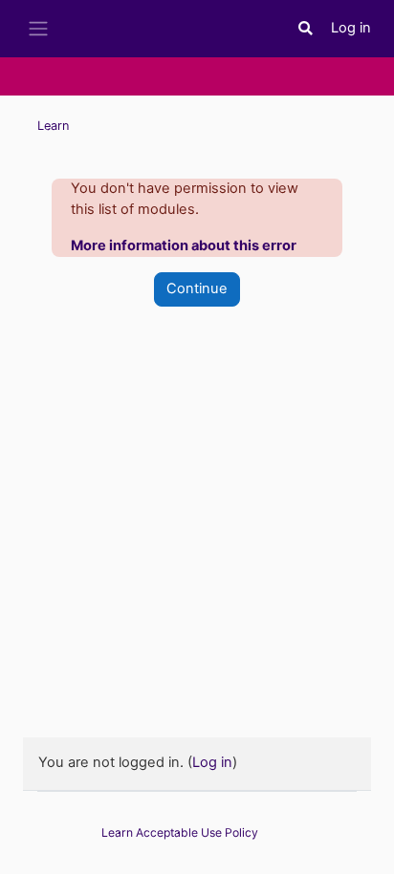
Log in (351, 27)
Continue (197, 288)
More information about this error (183, 245)
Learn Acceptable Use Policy (179, 832)
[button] (306, 28)
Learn (53, 125)
